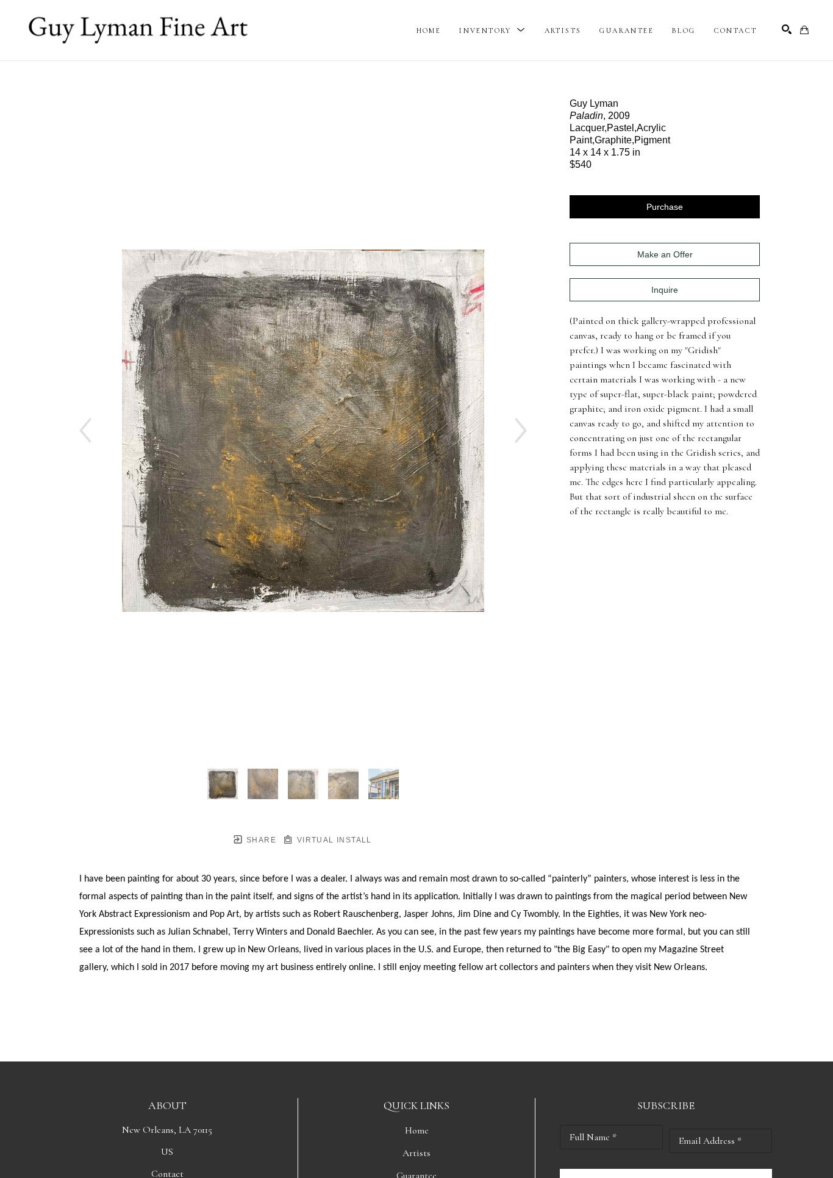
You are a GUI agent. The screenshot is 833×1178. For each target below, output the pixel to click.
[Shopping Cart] (804, 30)
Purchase (664, 207)
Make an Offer (665, 254)
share (260, 840)
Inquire (664, 290)
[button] (492, 30)
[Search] (787, 29)
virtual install (332, 840)
